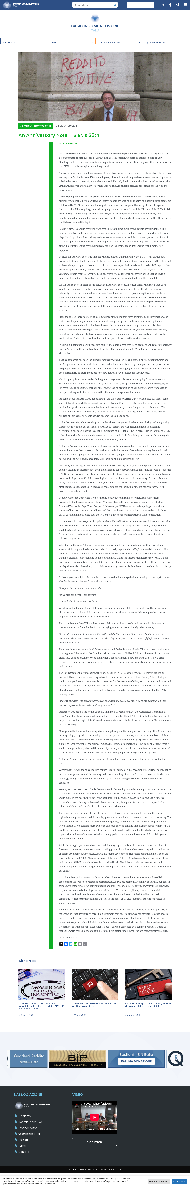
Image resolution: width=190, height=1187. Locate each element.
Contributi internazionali (36, 125)
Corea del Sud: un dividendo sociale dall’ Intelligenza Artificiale (95, 1005)
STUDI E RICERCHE (109, 42)
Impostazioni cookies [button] (159, 1181)
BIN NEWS (9, 42)
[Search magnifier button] (115, 5)
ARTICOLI (56, 42)
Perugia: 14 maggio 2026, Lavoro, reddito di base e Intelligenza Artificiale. (148, 1005)
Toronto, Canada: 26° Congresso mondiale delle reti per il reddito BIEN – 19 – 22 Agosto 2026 (41, 1006)
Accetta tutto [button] (179, 1181)
